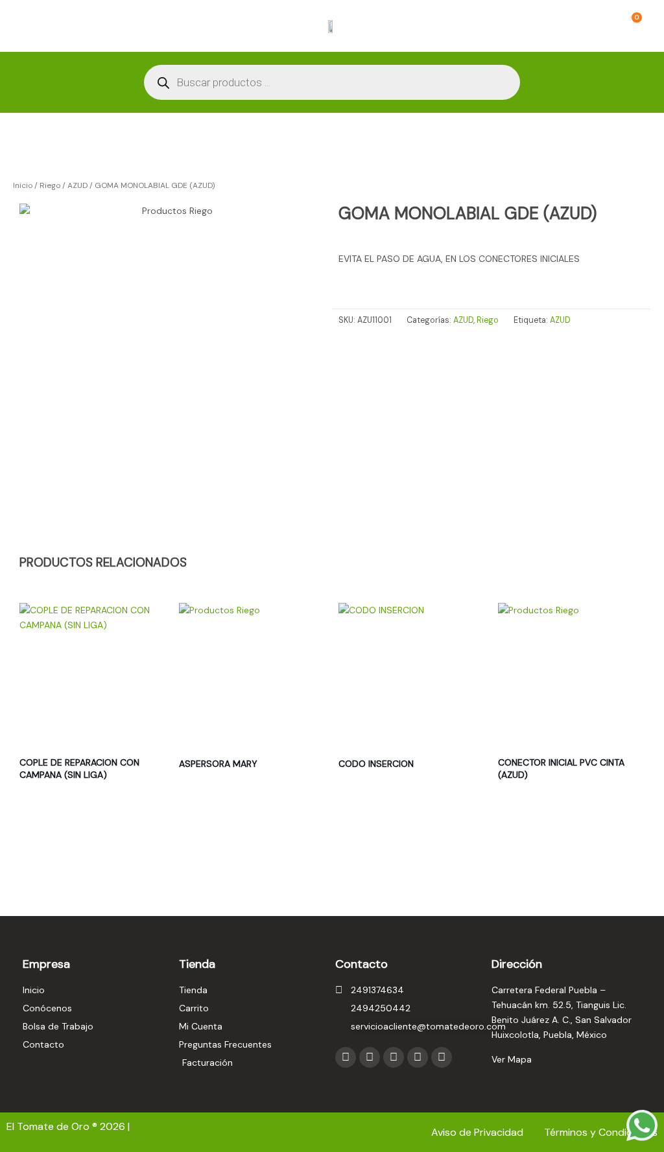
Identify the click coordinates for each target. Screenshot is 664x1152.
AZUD (77, 185)
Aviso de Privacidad (478, 1132)
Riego (50, 185)
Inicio (22, 185)
